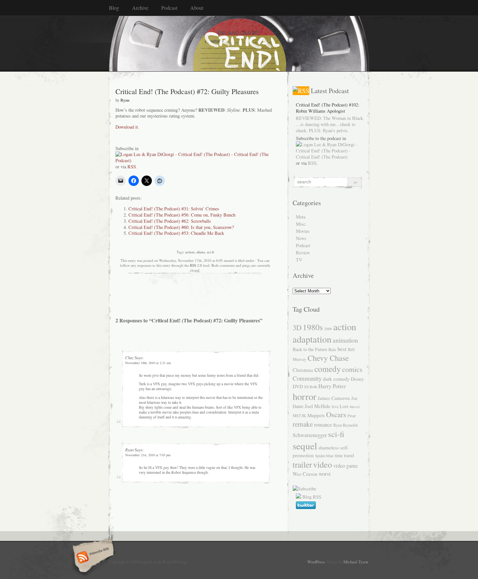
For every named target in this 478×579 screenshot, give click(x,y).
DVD (298, 386)
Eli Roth (310, 386)
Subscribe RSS (92, 557)
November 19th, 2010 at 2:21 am (148, 362)
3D (297, 327)
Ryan (124, 100)
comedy (327, 368)
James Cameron (334, 398)
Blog (114, 7)
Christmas (303, 369)
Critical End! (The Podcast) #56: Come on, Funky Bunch (181, 215)
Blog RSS (311, 497)
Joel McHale (317, 405)
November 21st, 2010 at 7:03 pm (147, 455)
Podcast (169, 7)
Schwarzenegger (310, 435)
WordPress (316, 562)
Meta (300, 217)
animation (345, 340)
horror (304, 396)
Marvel (355, 406)
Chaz (129, 357)
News (301, 238)
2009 (328, 328)
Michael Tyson (355, 562)
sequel (305, 445)
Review (303, 252)
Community (307, 378)
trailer (302, 464)
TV (299, 260)
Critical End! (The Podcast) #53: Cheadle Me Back (176, 233)
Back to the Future (310, 349)
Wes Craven (305, 473)
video (322, 464)
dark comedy (336, 378)
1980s (313, 326)
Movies (303, 231)
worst (325, 473)
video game (345, 465)
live (335, 406)
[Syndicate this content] (301, 90)
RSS (131, 166)
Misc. (301, 224)
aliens (200, 251)
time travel (344, 455)
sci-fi (210, 251)
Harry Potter (332, 386)
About (196, 7)
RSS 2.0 (196, 265)
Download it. (127, 127)
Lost (344, 406)
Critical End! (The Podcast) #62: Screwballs (169, 221)
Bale (332, 349)
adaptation (312, 339)
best (342, 349)
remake (303, 424)
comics (352, 369)
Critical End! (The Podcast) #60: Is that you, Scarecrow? (181, 227)
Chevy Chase (328, 358)
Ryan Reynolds (345, 425)
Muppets (316, 415)
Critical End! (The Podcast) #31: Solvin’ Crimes (173, 208)
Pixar (352, 415)
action (189, 251)
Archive (140, 7)
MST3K (299, 415)
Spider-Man (324, 455)
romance (323, 424)
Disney (357, 379)
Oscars (336, 414)
